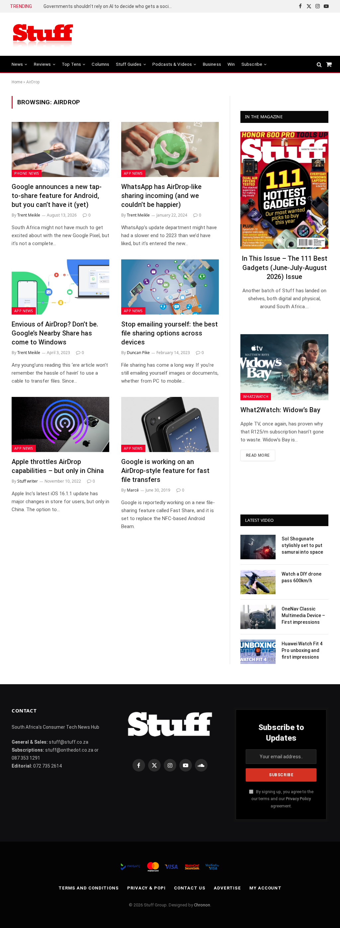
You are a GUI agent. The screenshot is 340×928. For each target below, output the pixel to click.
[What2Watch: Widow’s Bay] (284, 367)
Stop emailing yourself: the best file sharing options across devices (169, 333)
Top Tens (71, 64)
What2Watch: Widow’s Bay (280, 410)
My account (265, 887)
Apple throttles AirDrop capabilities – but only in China (58, 466)
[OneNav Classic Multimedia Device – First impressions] (258, 617)
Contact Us (190, 887)
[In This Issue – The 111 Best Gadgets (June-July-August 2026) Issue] (284, 190)
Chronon (202, 904)
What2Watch (255, 396)
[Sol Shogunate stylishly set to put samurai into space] (258, 547)
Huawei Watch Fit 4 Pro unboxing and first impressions (302, 650)
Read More (258, 455)
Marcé (133, 490)
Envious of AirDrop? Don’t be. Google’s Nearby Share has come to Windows (55, 333)
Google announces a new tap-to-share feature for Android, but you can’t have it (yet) (57, 196)
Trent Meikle (28, 215)
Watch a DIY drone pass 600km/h (301, 577)
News (17, 64)
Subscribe (251, 64)
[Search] (319, 64)
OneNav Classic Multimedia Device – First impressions (303, 615)
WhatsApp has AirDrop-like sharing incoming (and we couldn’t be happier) (161, 196)
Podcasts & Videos (172, 64)
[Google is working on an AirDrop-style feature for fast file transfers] (170, 424)
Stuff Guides (129, 64)
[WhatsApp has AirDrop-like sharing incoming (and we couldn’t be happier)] (170, 149)
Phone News (26, 173)
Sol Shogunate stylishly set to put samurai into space (302, 545)
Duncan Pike (138, 352)
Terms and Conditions (88, 887)
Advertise (227, 887)
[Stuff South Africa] (43, 34)
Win (231, 64)
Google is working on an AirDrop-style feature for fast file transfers (165, 471)
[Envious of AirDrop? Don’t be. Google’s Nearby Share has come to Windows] (60, 286)
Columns (100, 64)
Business (212, 64)
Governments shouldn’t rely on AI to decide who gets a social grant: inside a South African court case (109, 6)
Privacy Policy (298, 798)
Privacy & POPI (146, 887)
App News (133, 173)
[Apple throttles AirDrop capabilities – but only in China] (60, 424)
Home (17, 82)
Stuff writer (27, 481)
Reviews (42, 64)
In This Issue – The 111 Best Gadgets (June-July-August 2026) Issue (284, 267)
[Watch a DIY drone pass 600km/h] (258, 582)
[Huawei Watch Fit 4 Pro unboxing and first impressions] (258, 652)
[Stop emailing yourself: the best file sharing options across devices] (170, 286)
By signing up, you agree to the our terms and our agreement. (282, 798)
